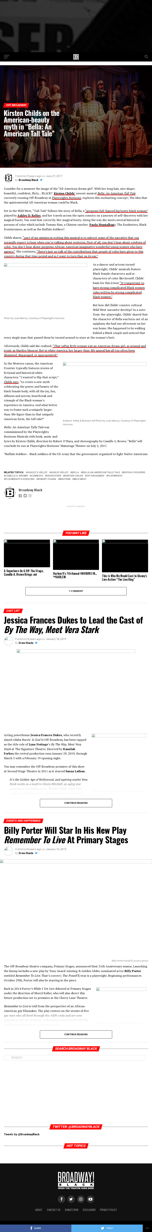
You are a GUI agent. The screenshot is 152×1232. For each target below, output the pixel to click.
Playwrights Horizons (66, 198)
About (38, 1210)
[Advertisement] (76, 26)
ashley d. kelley (37, 472)
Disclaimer (89, 1210)
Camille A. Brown (16, 476)
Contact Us (53, 1210)
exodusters (53, 476)
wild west (80, 479)
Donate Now (71, 1210)
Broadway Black (28, 180)
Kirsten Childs (74, 476)
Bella (75, 472)
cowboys (37, 476)
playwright (115, 476)
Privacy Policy (108, 1210)
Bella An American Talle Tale (101, 472)
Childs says (11, 382)
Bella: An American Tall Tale (116, 193)
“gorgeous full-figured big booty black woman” (116, 211)
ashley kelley (59, 472)
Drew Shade (26, 642)
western (65, 479)
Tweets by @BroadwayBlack (21, 1134)
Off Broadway (95, 476)
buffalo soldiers (134, 472)
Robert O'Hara (47, 479)
